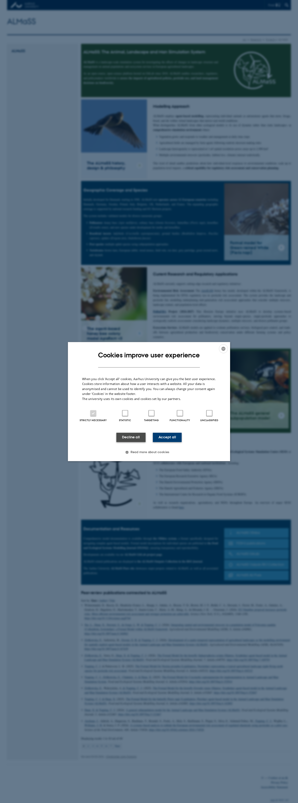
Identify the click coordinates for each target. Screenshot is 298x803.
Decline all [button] (131, 437)
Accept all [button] (167, 437)
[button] (149, 452)
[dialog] (149, 401)
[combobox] (223, 349)
